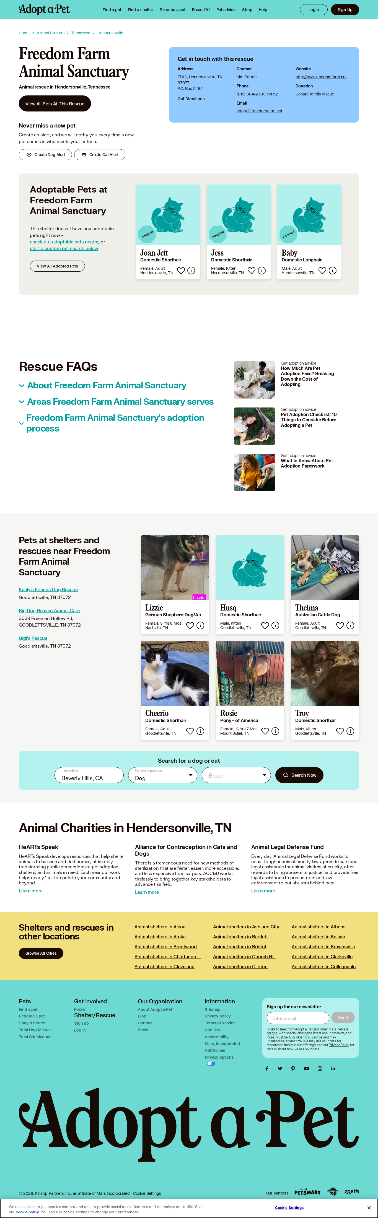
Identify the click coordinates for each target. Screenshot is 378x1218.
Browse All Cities (40, 953)
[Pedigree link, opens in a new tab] (332, 1191)
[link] (172, 9)
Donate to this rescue (315, 94)
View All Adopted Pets (57, 266)
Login (314, 9)
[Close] (369, 1208)
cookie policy (27, 1212)
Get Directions (191, 98)
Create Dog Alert (50, 154)
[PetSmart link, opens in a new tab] (307, 1191)
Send (343, 1017)
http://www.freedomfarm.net (321, 76)
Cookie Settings (147, 1193)
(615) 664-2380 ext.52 (257, 94)
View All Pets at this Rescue (54, 103)
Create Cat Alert (103, 154)
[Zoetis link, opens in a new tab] (351, 1191)
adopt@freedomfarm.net (259, 110)
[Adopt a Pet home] (44, 9)
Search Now (304, 775)
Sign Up (345, 9)
